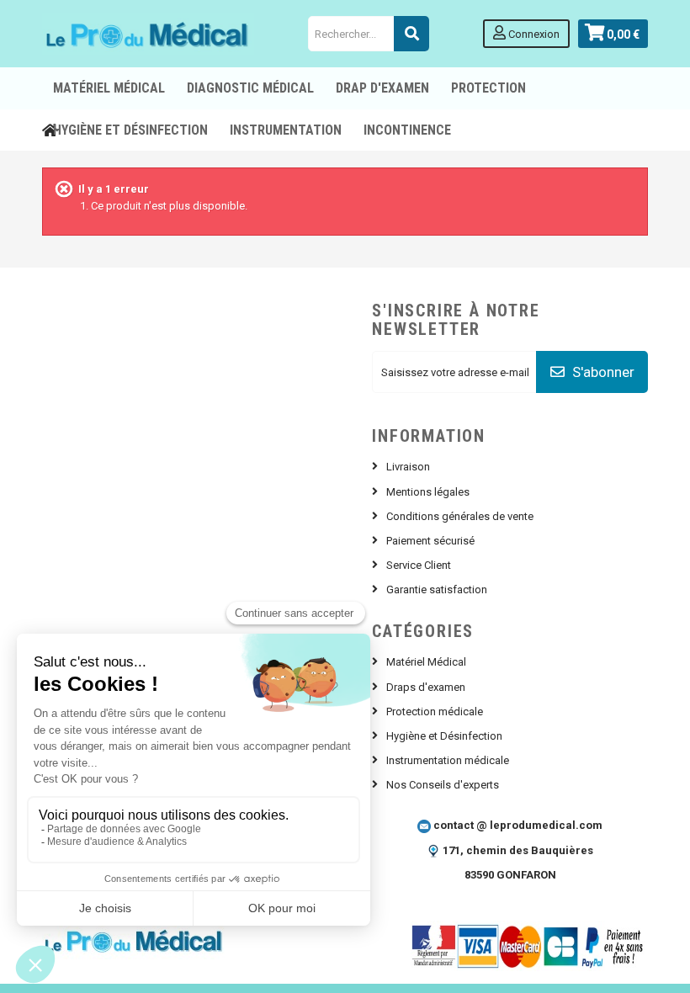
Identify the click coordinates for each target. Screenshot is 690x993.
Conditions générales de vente (459, 516)
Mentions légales (428, 492)
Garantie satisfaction (436, 589)
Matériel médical (109, 88)
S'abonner (601, 372)
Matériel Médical (426, 662)
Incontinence (407, 130)
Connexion (533, 34)
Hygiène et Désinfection (130, 130)
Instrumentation (286, 130)
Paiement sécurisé (430, 540)
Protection (488, 88)
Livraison (408, 466)
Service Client (418, 565)
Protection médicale (434, 711)
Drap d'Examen (382, 88)
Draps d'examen (425, 687)
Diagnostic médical (250, 88)
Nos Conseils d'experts (442, 784)
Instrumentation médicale (447, 760)
